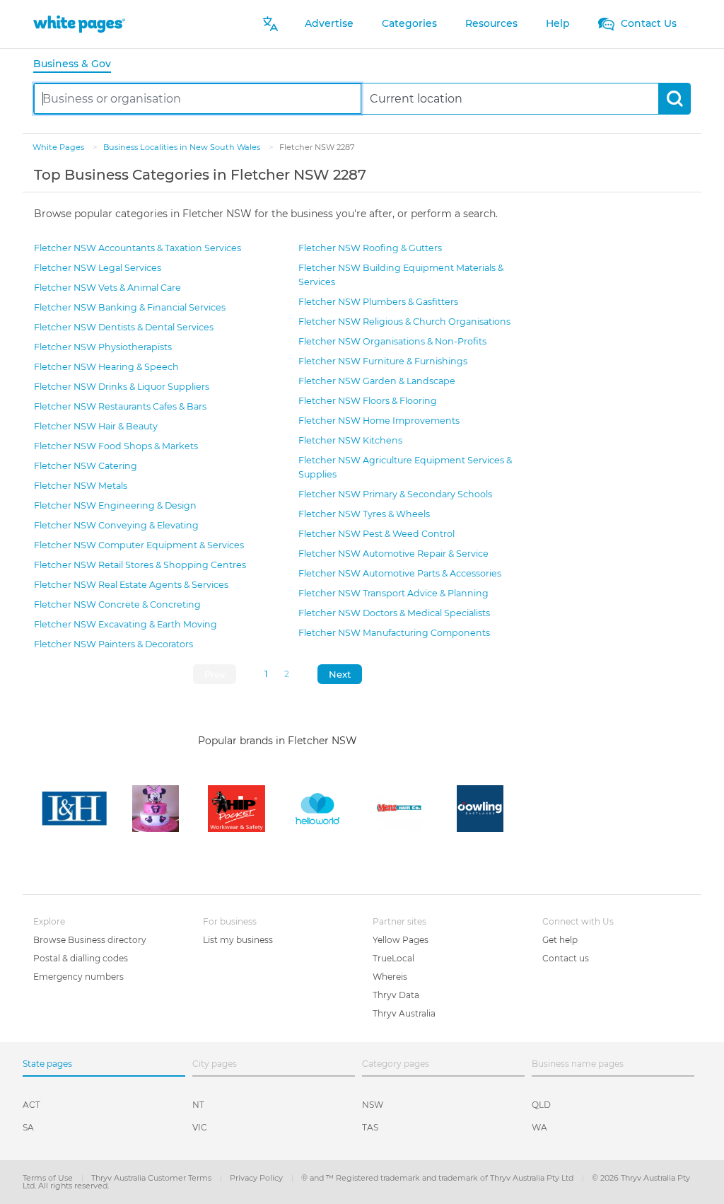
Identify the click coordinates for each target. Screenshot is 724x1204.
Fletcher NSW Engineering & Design (115, 505)
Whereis (390, 976)
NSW (372, 1104)
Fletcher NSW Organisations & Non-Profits (392, 341)
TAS (370, 1127)
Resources (491, 23)
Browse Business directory (89, 939)
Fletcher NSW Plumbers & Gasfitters (378, 301)
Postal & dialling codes (80, 958)
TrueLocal (393, 958)
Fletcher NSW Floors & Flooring (367, 400)
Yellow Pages (400, 939)
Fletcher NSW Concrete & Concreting (117, 604)
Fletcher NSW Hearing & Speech (106, 366)
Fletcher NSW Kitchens (350, 440)
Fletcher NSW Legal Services (97, 267)
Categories (409, 23)
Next (340, 674)
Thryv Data (396, 995)
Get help (560, 939)
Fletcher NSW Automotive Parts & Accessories (399, 573)
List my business (238, 939)
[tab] (77, 65)
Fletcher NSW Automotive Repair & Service (393, 553)
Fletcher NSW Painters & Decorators (113, 644)
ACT (31, 1104)
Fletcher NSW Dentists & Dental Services (124, 327)
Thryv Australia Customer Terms (152, 1178)
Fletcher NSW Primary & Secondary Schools (395, 494)
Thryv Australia (404, 1013)
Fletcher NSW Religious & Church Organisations (404, 321)
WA (539, 1127)
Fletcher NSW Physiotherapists (103, 347)
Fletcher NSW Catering (85, 466)
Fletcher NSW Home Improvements (379, 420)
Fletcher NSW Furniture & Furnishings (382, 361)
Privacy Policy (257, 1178)
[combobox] (197, 98)
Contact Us (647, 23)
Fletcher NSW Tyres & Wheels (364, 514)
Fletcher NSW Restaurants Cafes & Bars (120, 406)
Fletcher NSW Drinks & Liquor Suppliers (121, 386)
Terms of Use (49, 1178)
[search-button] (674, 98)
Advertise (329, 23)
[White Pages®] (79, 24)
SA (28, 1127)
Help (558, 23)
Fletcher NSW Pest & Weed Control (376, 533)
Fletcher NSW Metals (80, 485)
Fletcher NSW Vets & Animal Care (107, 287)
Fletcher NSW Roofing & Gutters (370, 248)
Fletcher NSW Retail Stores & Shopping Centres (140, 565)
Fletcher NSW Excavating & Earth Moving (125, 624)
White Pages (59, 147)
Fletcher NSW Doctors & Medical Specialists (394, 613)
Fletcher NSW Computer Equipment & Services (139, 545)
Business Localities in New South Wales (182, 147)
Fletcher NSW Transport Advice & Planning (393, 593)
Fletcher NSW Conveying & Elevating (116, 525)
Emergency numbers (78, 976)
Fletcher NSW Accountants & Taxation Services (137, 248)
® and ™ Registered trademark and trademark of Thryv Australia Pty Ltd (438, 1178)
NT (198, 1104)
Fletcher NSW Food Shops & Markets (116, 446)
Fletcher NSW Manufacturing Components (394, 632)
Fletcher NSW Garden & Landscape (376, 381)
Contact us (565, 958)
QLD (541, 1104)
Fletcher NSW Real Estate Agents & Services (131, 584)
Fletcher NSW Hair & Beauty (96, 426)
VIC (199, 1127)
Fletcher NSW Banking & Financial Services (130, 307)
